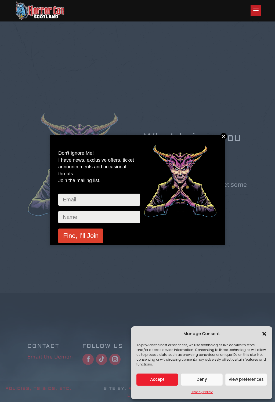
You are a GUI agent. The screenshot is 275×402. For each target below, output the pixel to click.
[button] (264, 333)
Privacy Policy (202, 392)
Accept (157, 379)
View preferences (246, 379)
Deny (202, 379)
